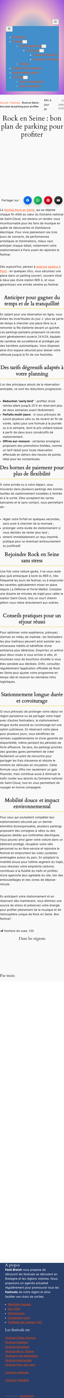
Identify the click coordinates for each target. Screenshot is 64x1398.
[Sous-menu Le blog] (25, 77)
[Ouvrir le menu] (55, 22)
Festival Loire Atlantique (21, 1356)
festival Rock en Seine (19, 210)
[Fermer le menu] (9, 29)
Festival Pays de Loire (20, 1364)
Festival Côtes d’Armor (20, 1338)
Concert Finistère (17, 1380)
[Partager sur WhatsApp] (38, 200)
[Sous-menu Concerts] (41, 50)
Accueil (4, 102)
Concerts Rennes (17, 1372)
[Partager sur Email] (58, 200)
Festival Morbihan (17, 1347)
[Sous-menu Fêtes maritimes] (43, 46)
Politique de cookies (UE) (25, 1322)
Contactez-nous (19, 1317)
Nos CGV (14, 1309)
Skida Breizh (27, 1395)
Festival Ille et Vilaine (19, 1351)
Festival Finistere (16, 1342)
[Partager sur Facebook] (28, 200)
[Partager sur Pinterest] (48, 200)
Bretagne (19, 37)
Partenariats (16, 1313)
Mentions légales (19, 1304)
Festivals (15, 102)
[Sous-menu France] (24, 42)
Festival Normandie (18, 1360)
